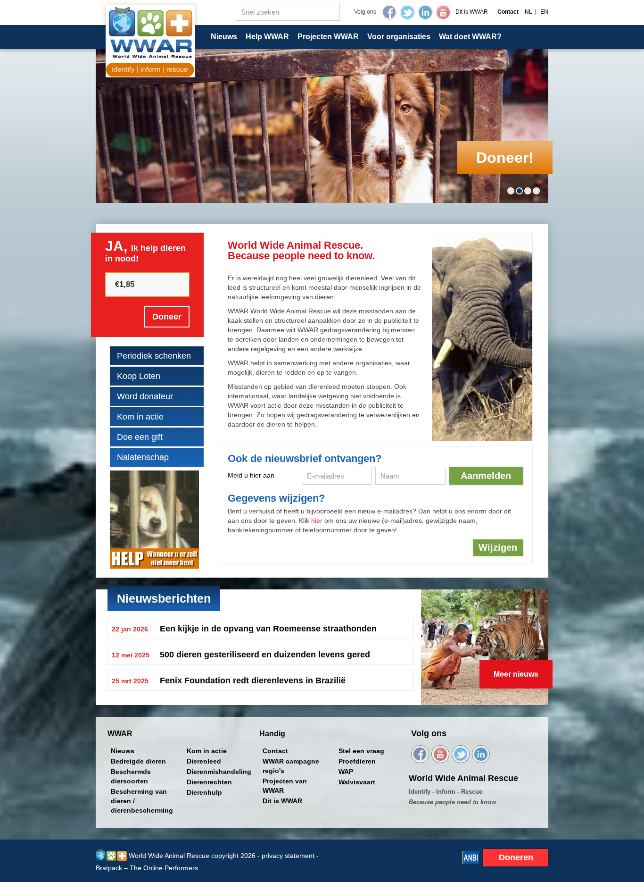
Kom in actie (140, 416)
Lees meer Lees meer (260, 628)
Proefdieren (357, 761)
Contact (275, 751)
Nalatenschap (143, 457)
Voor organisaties (398, 37)
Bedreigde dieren (138, 761)
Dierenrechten (209, 782)
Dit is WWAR (471, 11)
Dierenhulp (204, 792)
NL (528, 11)
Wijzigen (498, 547)
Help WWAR (267, 37)
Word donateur (145, 396)
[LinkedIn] (425, 12)
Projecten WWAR (328, 37)
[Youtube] (443, 12)
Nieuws (224, 37)
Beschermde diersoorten (131, 776)
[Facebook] (389, 12)
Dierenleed (204, 761)
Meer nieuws (516, 674)
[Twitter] (407, 12)
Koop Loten (138, 376)
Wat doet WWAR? (470, 37)
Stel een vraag (361, 751)
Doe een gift (140, 437)
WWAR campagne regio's (291, 765)
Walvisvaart (357, 782)
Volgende (540, 115)
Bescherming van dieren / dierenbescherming (142, 801)
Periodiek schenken (154, 356)
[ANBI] (470, 857)
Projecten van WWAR (285, 785)
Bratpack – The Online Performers (147, 868)
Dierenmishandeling (219, 771)
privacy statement (288, 855)
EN (544, 11)
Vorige (103, 115)
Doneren (516, 857)
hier (316, 520)
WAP (346, 771)
